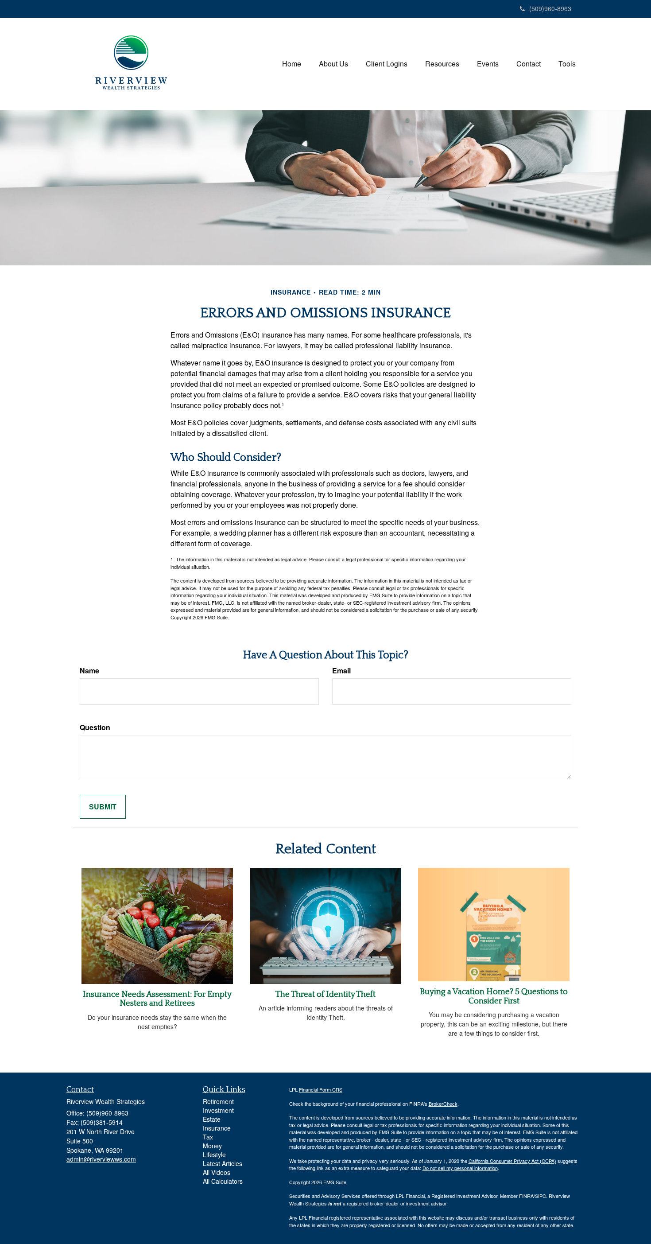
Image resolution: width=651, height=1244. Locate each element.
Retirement (218, 1101)
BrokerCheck (443, 1103)
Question (95, 727)
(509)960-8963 (550, 8)
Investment (218, 1110)
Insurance (217, 1127)
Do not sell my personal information (460, 1167)
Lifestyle (214, 1154)
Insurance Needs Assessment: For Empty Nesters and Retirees (157, 999)
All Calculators (223, 1181)
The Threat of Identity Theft (325, 994)
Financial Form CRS (320, 1089)
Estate (212, 1119)
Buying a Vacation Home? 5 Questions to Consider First (494, 996)
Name (89, 671)
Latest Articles (222, 1163)
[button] (333, 63)
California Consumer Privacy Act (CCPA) (512, 1160)
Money (212, 1145)
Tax (208, 1136)
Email (341, 671)
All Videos (216, 1172)
